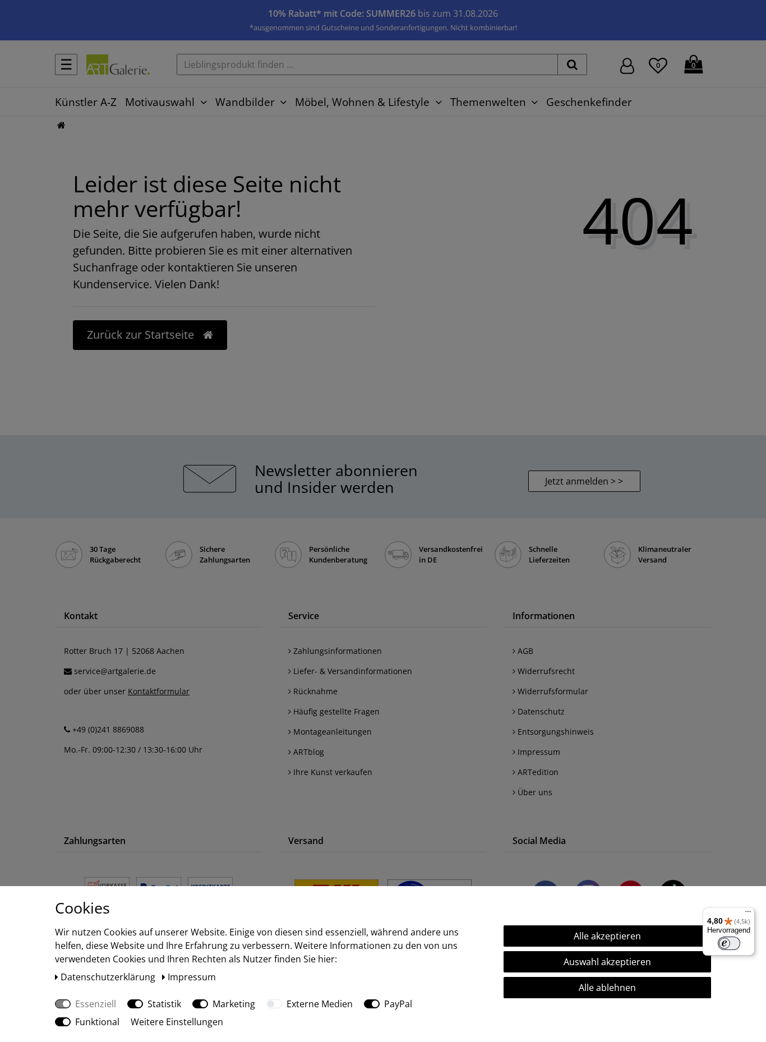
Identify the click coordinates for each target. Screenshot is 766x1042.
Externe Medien (320, 1004)
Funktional (97, 1022)
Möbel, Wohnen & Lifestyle (362, 101)
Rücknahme (314, 691)
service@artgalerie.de (115, 671)
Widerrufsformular (551, 691)
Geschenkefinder (589, 101)
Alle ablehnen (607, 987)
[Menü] (748, 914)
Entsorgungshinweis (554, 731)
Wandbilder (245, 101)
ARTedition (537, 772)
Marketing (234, 1004)
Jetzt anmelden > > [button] (584, 481)
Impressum (537, 751)
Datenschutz (540, 711)
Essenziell (95, 1004)
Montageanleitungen (331, 731)
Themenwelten (488, 101)
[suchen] (572, 64)
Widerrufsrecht (545, 671)
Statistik (164, 1004)
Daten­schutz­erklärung (109, 977)
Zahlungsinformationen (336, 651)
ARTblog (307, 751)
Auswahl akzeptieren (607, 962)
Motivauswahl (160, 101)
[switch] (729, 943)
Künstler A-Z (86, 101)
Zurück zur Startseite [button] (142, 334)
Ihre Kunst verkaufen (331, 772)
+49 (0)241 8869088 (108, 729)
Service (303, 616)
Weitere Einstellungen (177, 1022)
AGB (524, 651)
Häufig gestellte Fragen (335, 711)
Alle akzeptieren (607, 936)
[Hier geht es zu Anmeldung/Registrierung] (627, 64)
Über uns (533, 792)
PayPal (398, 1004)
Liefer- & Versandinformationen (351, 671)
